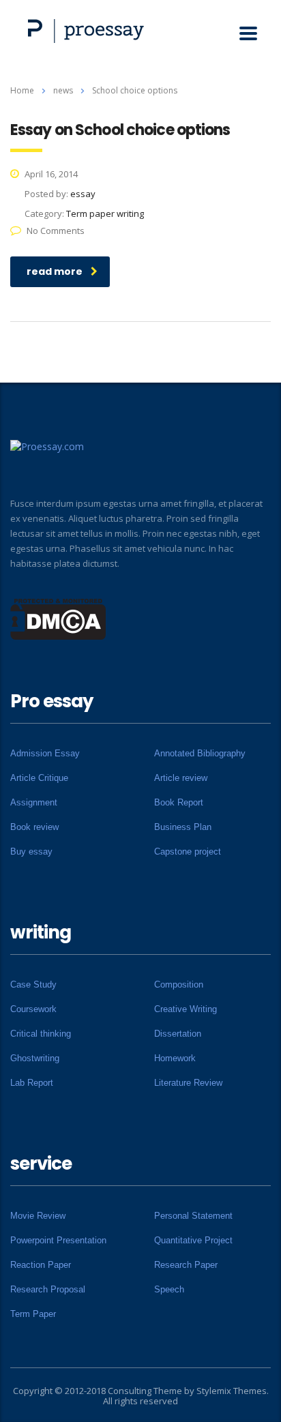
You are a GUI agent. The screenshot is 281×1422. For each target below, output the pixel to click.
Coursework (33, 1009)
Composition (178, 984)
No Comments (56, 230)
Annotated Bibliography (200, 753)
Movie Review (37, 1216)
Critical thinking (40, 1033)
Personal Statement (193, 1216)
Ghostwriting (34, 1058)
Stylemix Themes (231, 1390)
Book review (34, 827)
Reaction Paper (40, 1265)
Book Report (178, 802)
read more (55, 271)
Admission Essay (45, 753)
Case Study (33, 984)
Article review (180, 778)
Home (22, 90)
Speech (169, 1289)
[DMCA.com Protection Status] (58, 618)
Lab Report (31, 1083)
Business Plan (182, 827)
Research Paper (186, 1265)
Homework (175, 1058)
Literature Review (188, 1083)
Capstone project (187, 851)
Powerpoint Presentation (58, 1240)
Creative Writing (185, 1009)
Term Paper (33, 1314)
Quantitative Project (193, 1240)
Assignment (33, 802)
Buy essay (31, 851)
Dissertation (177, 1033)
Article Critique (39, 778)
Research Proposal (47, 1289)
